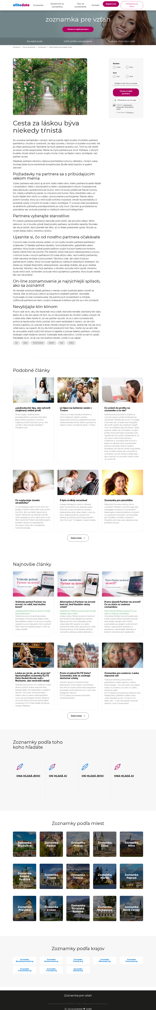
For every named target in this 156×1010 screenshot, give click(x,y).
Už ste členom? (125, 112)
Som (115, 73)
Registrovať (111, 4)
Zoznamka (38, 5)
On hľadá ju (78, 1003)
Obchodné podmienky (101, 1003)
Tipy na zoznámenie (80, 5)
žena (131, 76)
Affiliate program (88, 1003)
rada (61, 343)
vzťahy (71, 343)
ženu (131, 67)
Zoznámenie (42, 47)
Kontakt (95, 5)
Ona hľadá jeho (69, 1003)
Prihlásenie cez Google (127, 100)
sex (16, 343)
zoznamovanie (38, 343)
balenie (51, 343)
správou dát (120, 107)
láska (25, 343)
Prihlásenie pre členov (132, 5)
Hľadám (116, 63)
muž (118, 76)
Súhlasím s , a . (125, 107)
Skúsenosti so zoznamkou (57, 5)
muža (118, 67)
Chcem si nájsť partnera (78, 29)
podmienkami (128, 105)
